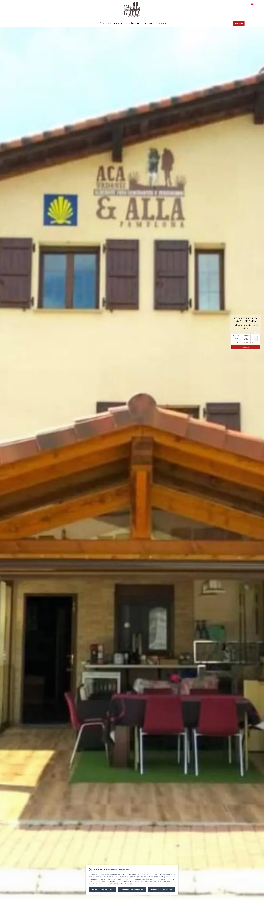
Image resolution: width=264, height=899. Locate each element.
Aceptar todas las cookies (161, 889)
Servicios (148, 23)
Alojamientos (115, 23)
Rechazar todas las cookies (102, 889)
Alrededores (132, 23)
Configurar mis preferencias (132, 889)
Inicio (101, 23)
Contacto (162, 23)
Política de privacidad (126, 884)
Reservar (239, 23)
